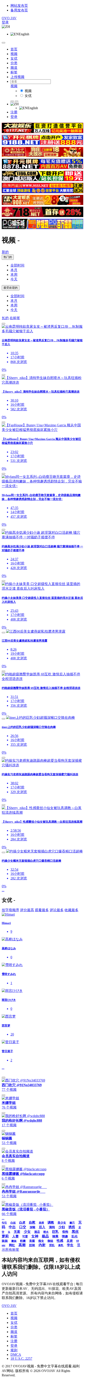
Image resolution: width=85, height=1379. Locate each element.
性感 (60, 1240)
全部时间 (17, 265)
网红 (12, 1245)
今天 (13, 279)
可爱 (25, 1236)
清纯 (52, 1227)
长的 (5, 318)
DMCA (15, 1354)
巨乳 (55, 1231)
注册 (13, 112)
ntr (3, 1245)
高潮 (22, 1245)
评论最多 (57, 910)
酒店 (37, 1231)
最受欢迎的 (10, 287)
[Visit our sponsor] (42, 132)
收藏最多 (71, 910)
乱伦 (74, 1236)
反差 (70, 1240)
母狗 (65, 1231)
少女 (27, 1231)
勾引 (4, 1222)
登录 (5, 22)
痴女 (41, 1240)
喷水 (46, 1231)
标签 (13, 72)
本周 (13, 274)
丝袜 (32, 1245)
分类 (13, 63)
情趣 (65, 1236)
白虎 (22, 1222)
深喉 (32, 1227)
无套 (17, 1231)
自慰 (32, 1222)
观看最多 (42, 910)
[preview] (3, 323)
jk (9, 1231)
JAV (9, 18)
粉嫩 (23, 1240)
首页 (13, 49)
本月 (13, 270)
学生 (70, 1245)
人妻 (15, 1236)
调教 (51, 1222)
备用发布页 (19, 10)
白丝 (13, 1222)
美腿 (32, 1240)
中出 (12, 1227)
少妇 (61, 1227)
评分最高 (27, 910)
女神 (34, 1236)
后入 (42, 1227)
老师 (41, 1222)
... (3, 890)
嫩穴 (72, 1222)
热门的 (7, 257)
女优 (13, 58)
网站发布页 (19, 5)
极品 (45, 1236)
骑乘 (55, 1236)
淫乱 (52, 1245)
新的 (5, 252)
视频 (13, 54)
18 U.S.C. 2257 (21, 1358)
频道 (13, 67)
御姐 (50, 1240)
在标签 (15, 318)
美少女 (62, 1222)
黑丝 (75, 1231)
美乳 (60, 1245)
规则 (13, 1350)
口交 (22, 1227)
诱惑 (71, 1227)
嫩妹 (14, 1240)
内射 (42, 1245)
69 (77, 1240)
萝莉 (5, 1236)
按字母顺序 (10, 910)
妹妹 (5, 1240)
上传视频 (17, 77)
